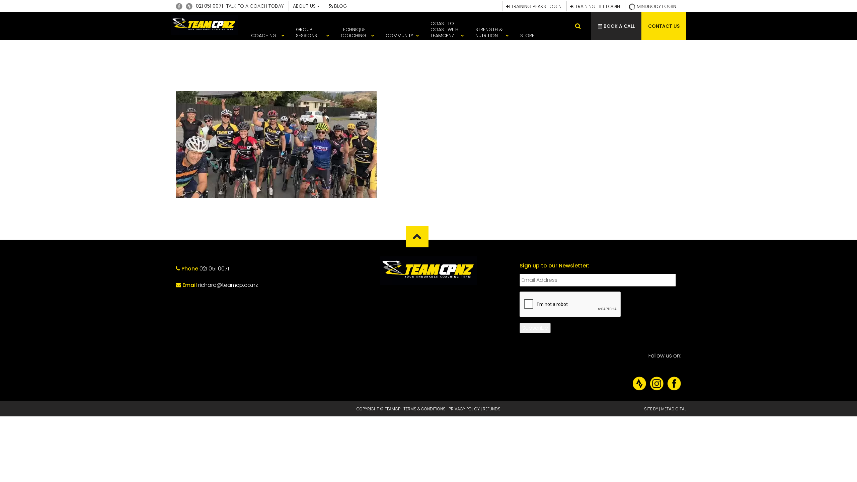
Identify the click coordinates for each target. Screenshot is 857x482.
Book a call (618, 26)
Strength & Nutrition (488, 32)
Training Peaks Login (535, 6)
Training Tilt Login (597, 6)
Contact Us (664, 26)
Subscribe (535, 328)
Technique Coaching (353, 32)
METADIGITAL (673, 409)
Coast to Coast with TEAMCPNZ (444, 29)
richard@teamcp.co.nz (228, 285)
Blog (340, 6)
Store (527, 35)
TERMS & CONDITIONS (424, 409)
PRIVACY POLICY (464, 409)
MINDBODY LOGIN (655, 6)
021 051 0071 (209, 6)
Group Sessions (306, 32)
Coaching (264, 35)
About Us (305, 6)
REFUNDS (491, 409)
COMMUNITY (399, 35)
